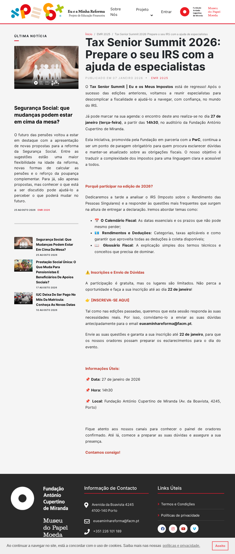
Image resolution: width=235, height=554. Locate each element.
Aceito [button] (220, 546)
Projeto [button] (142, 9)
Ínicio (88, 34)
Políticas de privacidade (180, 515)
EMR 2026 (44, 209)
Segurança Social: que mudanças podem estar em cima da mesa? (43, 115)
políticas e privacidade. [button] (181, 546)
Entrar (166, 11)
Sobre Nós (115, 12)
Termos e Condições (178, 504)
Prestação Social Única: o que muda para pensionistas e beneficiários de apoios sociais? (56, 272)
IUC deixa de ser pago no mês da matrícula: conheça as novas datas (56, 299)
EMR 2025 (103, 34)
